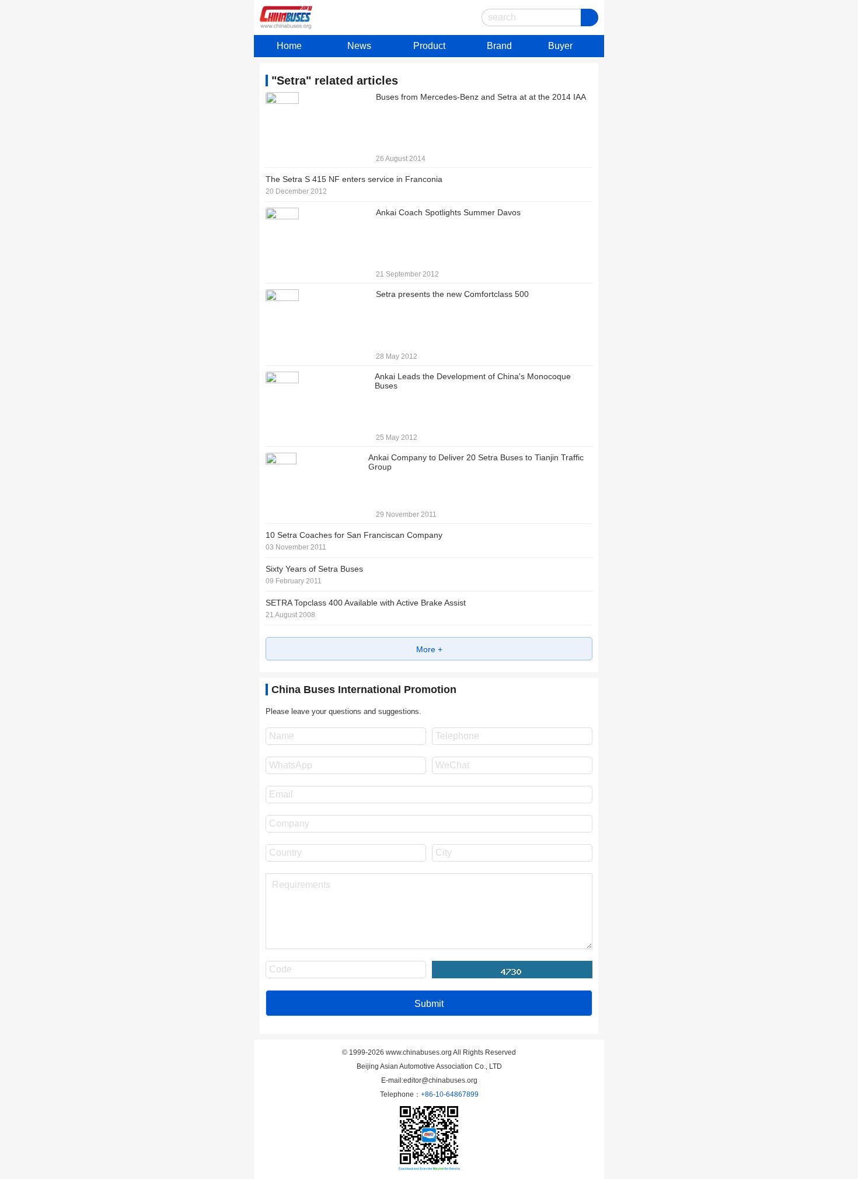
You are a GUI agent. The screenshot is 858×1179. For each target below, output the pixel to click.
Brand (499, 46)
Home (289, 46)
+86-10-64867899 (450, 1094)
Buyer (560, 46)
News (359, 46)
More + (429, 649)
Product (429, 46)
